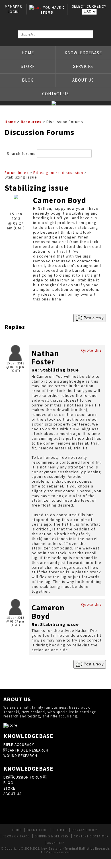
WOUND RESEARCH (20, 755)
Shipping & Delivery (52, 836)
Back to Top (37, 830)
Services (83, 66)
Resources (31, 121)
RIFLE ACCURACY (18, 744)
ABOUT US (12, 793)
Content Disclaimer (91, 836)
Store (28, 66)
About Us (83, 80)
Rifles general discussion (58, 172)
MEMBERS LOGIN (13, 9)
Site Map (59, 830)
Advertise (55, 843)
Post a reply (93, 318)
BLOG (8, 782)
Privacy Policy (84, 830)
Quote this (91, 350)
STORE (9, 788)
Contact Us (55, 93)
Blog (28, 80)
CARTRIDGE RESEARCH (25, 750)
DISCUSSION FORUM (25, 777)
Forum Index (16, 172)
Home (28, 52)
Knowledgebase (83, 52)
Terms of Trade (16, 836)
